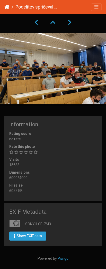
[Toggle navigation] (96, 7)
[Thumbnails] (53, 22)
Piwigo (63, 258)
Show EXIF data (29, 236)
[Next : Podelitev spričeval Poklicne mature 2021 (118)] (70, 22)
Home (7, 7)
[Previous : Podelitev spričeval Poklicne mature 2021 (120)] (36, 22)
